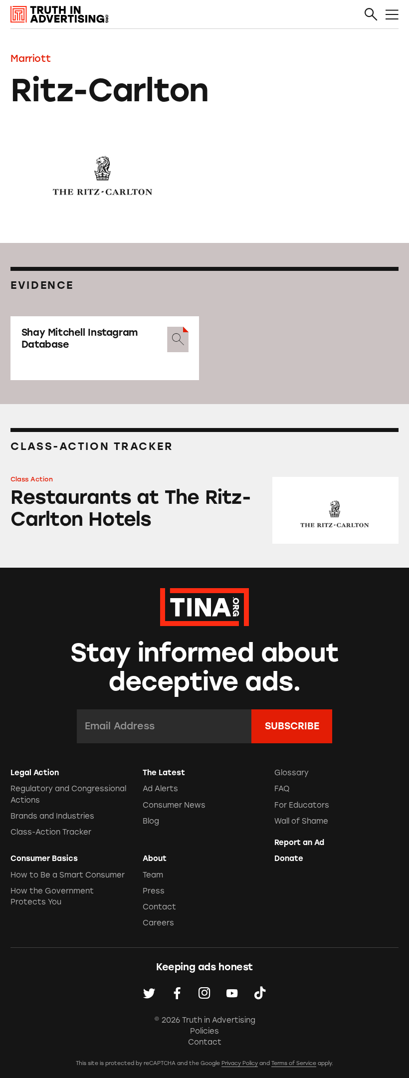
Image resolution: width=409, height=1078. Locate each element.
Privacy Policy (239, 1063)
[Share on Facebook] (177, 993)
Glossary (291, 772)
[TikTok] (259, 993)
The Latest (164, 772)
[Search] (371, 14)
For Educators (301, 805)
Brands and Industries (52, 816)
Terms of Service (293, 1063)
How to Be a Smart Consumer (67, 874)
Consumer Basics (44, 858)
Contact (159, 906)
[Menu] (392, 14)
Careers (158, 922)
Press (154, 890)
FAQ (282, 788)
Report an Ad (299, 842)
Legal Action (34, 772)
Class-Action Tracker (50, 832)
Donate (288, 858)
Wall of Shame (301, 821)
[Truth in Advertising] (59, 14)
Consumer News (174, 805)
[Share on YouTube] (231, 993)
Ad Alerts (160, 788)
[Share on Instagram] (204, 993)
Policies (204, 1031)
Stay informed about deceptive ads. (204, 667)
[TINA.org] (204, 605)
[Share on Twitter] (149, 993)
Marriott (30, 58)
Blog (151, 821)
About (155, 858)
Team (153, 874)
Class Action (31, 479)
